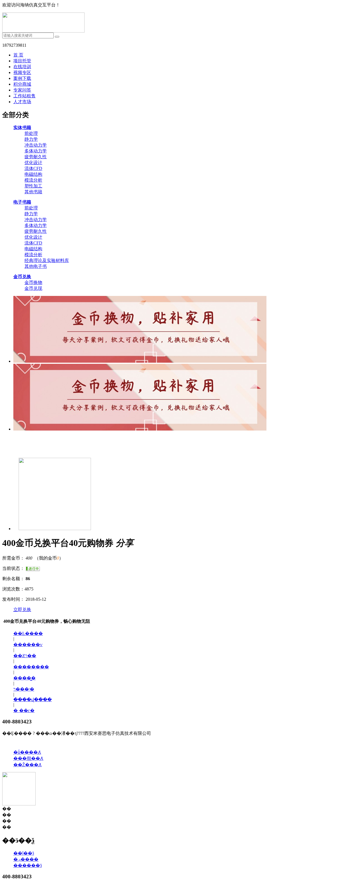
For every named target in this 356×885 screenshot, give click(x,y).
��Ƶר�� (24, 655)
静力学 (31, 139)
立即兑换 (22, 609)
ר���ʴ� (23, 689)
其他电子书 (35, 266)
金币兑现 (33, 288)
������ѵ (28, 644)
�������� (31, 666)
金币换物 (33, 282)
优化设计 (33, 162)
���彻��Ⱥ (28, 758)
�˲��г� (23, 710)
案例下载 (22, 78)
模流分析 (33, 180)
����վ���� (32, 699)
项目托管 (22, 60)
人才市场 (22, 101)
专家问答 (22, 90)
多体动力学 (35, 151)
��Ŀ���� (28, 633)
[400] (52, 528)
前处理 (31, 133)
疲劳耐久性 (35, 156)
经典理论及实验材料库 (46, 260)
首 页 (18, 55)
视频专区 (22, 72)
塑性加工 (33, 186)
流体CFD (33, 168)
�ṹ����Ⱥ (27, 752)
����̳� (24, 678)
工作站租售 (24, 95)
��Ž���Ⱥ (27, 764)
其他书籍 (33, 191)
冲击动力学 (35, 145)
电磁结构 (33, 174)
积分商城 (22, 84)
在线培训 (22, 66)
